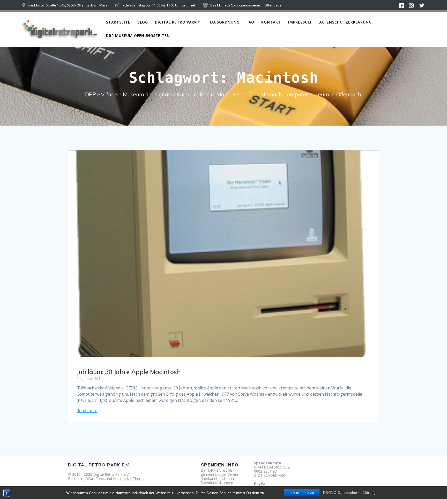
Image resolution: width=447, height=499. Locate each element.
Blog (142, 22)
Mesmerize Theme (129, 478)
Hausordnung (224, 22)
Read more (87, 410)
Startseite (118, 22)
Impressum (299, 22)
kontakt (271, 22)
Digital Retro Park (176, 22)
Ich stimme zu (301, 493)
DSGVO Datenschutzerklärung (349, 493)
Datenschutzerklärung (345, 22)
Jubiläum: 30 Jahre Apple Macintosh (129, 372)
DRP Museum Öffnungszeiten (138, 35)
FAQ (250, 22)
